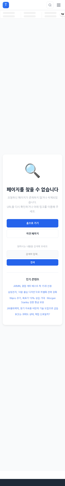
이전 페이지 (32, 233)
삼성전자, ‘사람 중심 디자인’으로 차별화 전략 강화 (32, 292)
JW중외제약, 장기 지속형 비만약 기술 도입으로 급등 (32, 308)
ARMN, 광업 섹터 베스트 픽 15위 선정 (33, 286)
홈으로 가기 (32, 223)
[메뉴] (58, 5)
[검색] (50, 5)
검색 (32, 262)
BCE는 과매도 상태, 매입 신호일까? (32, 314)
